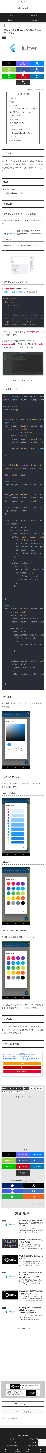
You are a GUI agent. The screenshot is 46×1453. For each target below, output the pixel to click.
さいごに (13, 137)
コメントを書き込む (23, 1412)
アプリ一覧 (34, 1439)
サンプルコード (17, 116)
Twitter (34, 1442)
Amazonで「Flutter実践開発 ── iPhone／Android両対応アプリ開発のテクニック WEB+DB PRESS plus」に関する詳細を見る (21, 1056)
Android (20, 1088)
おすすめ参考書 (15, 140)
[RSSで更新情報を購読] (33, 1196)
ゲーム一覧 (12, 1442)
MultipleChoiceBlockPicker (23, 133)
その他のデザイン (18, 123)
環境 (12, 102)
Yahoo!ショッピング (22, 1071)
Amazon (22, 1063)
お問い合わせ (12, 1446)
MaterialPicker (19, 126)
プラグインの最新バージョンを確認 (24, 108)
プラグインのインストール (21, 112)
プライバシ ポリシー (34, 1446)
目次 (20, 94)
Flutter (6, 1088)
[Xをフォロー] (33, 1185)
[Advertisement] (23, 1122)
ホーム (12, 1439)
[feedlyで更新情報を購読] (12, 1196)
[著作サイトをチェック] (12, 1185)
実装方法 (13, 105)
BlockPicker (18, 129)
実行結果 (15, 119)
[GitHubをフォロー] (33, 1191)
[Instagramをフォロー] (12, 1191)
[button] (23, 82)
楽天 (22, 1067)
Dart (27, 1088)
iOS (13, 1088)
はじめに (13, 98)
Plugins (21, 1092)
